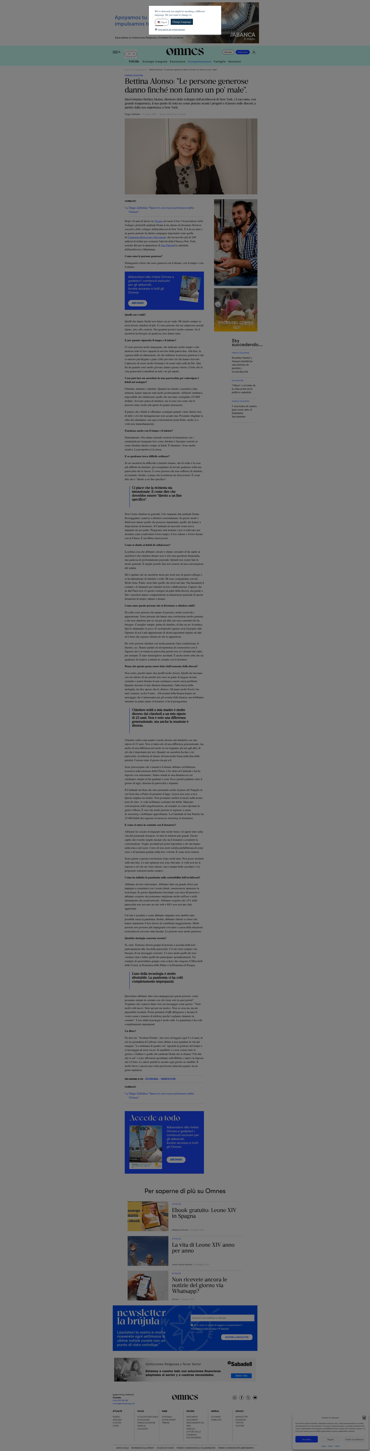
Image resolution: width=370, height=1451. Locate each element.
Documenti (192, 1419)
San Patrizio (167, 245)
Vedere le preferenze (354, 1439)
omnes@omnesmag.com (124, 1403)
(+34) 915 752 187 (120, 1400)
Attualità (117, 1411)
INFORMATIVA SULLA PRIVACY (142, 1448)
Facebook (241, 1419)
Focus (127, 69)
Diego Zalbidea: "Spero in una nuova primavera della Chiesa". (161, 209)
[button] (364, 1417)
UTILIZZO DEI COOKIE (165, 1448)
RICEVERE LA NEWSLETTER (236, 1337)
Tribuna (165, 1423)
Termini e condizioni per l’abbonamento (236, 1448)
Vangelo (190, 1428)
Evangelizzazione (199, 61)
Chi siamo (216, 1417)
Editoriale (167, 1417)
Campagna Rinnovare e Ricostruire (147, 237)
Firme (164, 1411)
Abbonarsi (243, 52)
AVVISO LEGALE (122, 1448)
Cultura (117, 1423)
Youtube (240, 1426)
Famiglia (220, 61)
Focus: (134, 61)
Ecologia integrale (155, 61)
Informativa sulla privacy (203, 1328)
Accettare (306, 1439)
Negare (330, 1439)
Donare (228, 52)
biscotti (225, 1328)
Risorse (190, 1411)
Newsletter (242, 1417)
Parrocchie (168, 1079)
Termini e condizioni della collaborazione (195, 1448)
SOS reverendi (193, 1437)
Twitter (239, 1423)
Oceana (158, 221)
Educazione (177, 61)
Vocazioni (234, 61)
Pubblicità (216, 1419)
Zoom (116, 1426)
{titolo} (323, 1446)
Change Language (182, 21)
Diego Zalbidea (132, 114)
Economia (152, 1079)
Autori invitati (169, 1419)
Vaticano (117, 1419)
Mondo (116, 1417)
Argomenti (192, 1417)
